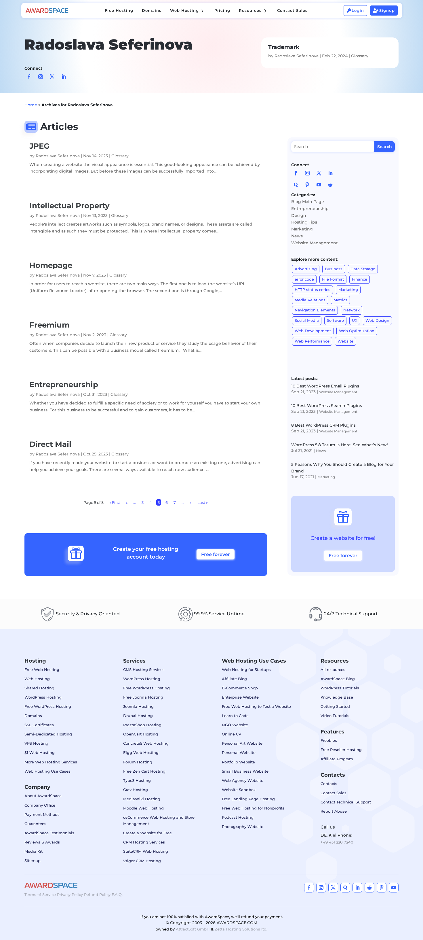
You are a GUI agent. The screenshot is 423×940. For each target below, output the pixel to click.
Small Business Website (245, 771)
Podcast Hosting (238, 817)
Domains (33, 715)
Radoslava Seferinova (297, 55)
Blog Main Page (307, 201)
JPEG (39, 146)
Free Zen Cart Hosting (144, 771)
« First (114, 502)
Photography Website (242, 826)
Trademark (283, 47)
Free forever (215, 554)
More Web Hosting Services (50, 762)
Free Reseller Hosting (341, 749)
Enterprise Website (240, 697)
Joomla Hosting (138, 706)
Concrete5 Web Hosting (146, 743)
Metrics (340, 300)
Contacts (329, 783)
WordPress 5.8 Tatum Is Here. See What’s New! (339, 444)
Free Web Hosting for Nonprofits (253, 808)
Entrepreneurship (63, 384)
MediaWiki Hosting (141, 799)
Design (298, 215)
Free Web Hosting (41, 669)
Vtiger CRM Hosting (142, 860)
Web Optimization (356, 330)
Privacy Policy (70, 894)
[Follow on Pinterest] (307, 184)
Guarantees (35, 823)
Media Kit (33, 851)
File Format (333, 279)
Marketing (302, 229)
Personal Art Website (242, 743)
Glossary (359, 55)
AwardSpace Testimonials (49, 833)
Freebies (329, 740)
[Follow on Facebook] (29, 76)
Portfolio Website (238, 762)
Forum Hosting (137, 762)
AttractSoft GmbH (193, 929)
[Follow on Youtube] (318, 184)
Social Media (307, 320)
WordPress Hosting (43, 697)
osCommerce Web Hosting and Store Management (159, 820)
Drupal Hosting (138, 715)
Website (345, 341)
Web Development (313, 330)
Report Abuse (334, 811)
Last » (202, 502)
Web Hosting (37, 678)
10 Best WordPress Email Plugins (325, 386)
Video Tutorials (335, 715)
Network (351, 310)
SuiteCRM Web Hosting (145, 851)
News (297, 236)
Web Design (377, 320)
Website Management (314, 242)
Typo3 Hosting (137, 780)
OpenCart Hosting (140, 734)
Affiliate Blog (234, 678)
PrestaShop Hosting (142, 725)
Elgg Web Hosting (141, 752)
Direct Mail (50, 444)
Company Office (39, 805)
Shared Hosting (39, 688)
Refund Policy (97, 894)
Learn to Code (235, 715)
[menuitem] (119, 10)
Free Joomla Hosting (143, 697)
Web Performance (312, 341)
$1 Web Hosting (39, 752)
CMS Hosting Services (144, 669)
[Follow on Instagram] (40, 76)
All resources (333, 669)
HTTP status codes (312, 289)
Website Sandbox (239, 789)
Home (30, 104)
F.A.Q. (117, 894)
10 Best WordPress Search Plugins (326, 405)
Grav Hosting (135, 789)
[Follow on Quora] (295, 184)
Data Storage (362, 268)
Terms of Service (40, 894)
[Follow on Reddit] (330, 184)
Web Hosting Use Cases (47, 771)
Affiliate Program (337, 758)
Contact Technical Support (346, 802)
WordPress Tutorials (340, 688)
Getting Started (335, 706)
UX (354, 320)
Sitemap (32, 860)
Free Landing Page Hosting (248, 799)
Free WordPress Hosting (47, 706)
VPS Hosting (36, 743)
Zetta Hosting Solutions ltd (240, 929)
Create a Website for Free (147, 833)
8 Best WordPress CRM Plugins (323, 425)
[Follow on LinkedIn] (63, 76)
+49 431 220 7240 (337, 842)
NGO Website (235, 725)
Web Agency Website (242, 780)
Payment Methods (42, 814)
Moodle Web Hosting (143, 808)
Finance (359, 279)
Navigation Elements (315, 310)
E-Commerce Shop (240, 688)
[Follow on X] (52, 76)
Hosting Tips (304, 222)
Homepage (50, 265)
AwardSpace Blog (338, 678)
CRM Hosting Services (144, 842)
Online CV (231, 734)
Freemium (49, 325)
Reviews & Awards (42, 842)
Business (333, 268)
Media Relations (310, 300)
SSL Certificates (39, 725)
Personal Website (239, 752)
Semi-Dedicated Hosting (48, 734)
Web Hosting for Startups (246, 669)
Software (335, 320)
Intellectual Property (69, 205)
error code (304, 279)
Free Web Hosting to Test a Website (256, 706)
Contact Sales (333, 792)
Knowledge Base (337, 697)
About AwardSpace (43, 795)
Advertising (306, 268)
